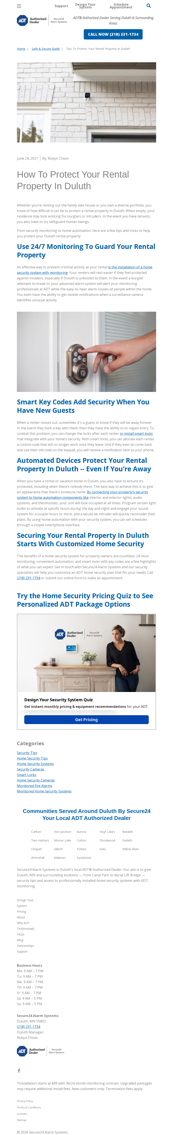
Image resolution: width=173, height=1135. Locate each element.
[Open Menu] (19, 6)
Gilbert (58, 849)
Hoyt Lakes (107, 832)
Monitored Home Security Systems (44, 791)
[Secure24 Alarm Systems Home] (42, 20)
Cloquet (36, 849)
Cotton (81, 840)
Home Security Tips (32, 758)
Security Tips (27, 752)
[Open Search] (149, 6)
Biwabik (127, 832)
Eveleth (127, 840)
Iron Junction (62, 832)
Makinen (60, 858)
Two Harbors (40, 840)
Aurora (81, 832)
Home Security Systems (35, 763)
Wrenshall (38, 858)
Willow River (130, 849)
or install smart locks (136, 433)
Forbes (81, 849)
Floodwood (107, 840)
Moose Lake (62, 840)
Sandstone (84, 858)
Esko (103, 849)
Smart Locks (26, 774)
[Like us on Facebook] (19, 1071)
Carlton (36, 832)
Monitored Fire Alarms (34, 785)
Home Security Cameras (36, 780)
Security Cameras (30, 769)
